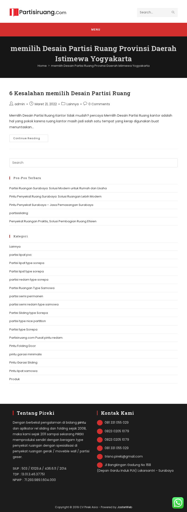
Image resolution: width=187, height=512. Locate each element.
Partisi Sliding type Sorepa (28, 313)
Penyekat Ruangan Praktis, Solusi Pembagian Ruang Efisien (52, 221)
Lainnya (73, 104)
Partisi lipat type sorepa (26, 263)
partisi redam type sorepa (28, 279)
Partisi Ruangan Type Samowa (32, 288)
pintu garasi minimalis (25, 354)
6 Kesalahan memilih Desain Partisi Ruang (70, 93)
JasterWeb (124, 507)
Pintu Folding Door (22, 346)
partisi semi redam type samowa (34, 304)
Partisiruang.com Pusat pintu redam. (36, 337)
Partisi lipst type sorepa (26, 271)
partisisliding (18, 213)
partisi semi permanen (26, 296)
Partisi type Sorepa (23, 329)
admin (20, 104)
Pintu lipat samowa (23, 371)
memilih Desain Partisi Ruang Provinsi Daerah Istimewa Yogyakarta (100, 66)
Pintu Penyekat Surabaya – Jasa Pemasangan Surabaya (51, 205)
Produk (14, 379)
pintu (82, 422)
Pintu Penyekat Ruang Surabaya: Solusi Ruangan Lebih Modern (55, 196)
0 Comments (99, 104)
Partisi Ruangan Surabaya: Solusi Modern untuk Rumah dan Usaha (58, 188)
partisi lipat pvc (20, 255)
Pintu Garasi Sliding (23, 362)
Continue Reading (30, 139)
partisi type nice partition (27, 321)
